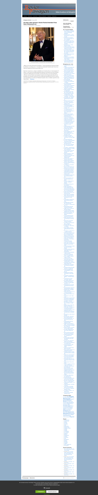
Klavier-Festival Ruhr (46, 81)
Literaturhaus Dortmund (67, 428)
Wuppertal (72, 416)
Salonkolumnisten (66, 435)
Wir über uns (30, 16)
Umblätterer (65, 443)
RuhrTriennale (72, 413)
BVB (71, 397)
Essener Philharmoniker (69, 401)
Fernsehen (64, 402)
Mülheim (71, 408)
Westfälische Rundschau (66, 416)
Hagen (69, 403)
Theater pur (65, 440)
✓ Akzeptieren (40, 491)
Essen (34, 81)
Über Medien (66, 442)
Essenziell (47, 488)
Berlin (68, 396)
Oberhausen (70, 409)
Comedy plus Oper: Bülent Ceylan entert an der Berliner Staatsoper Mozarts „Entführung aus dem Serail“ (69, 47)
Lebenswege (34, 80)
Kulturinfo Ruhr (66, 426)
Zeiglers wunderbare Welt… (68, 444)
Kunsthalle (66, 406)
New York (52, 81)
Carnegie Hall (30, 81)
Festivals (30, 80)
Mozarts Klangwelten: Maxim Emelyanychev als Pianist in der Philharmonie (69, 54)
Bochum (71, 396)
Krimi (72, 405)
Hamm (71, 403)
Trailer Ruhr (65, 441)
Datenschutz (54, 16)
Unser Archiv (35, 16)
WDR (70, 415)
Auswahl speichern (52, 491)
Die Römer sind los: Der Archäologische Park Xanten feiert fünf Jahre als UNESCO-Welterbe (69, 58)
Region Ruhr (44, 80)
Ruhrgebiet (65, 413)
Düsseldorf (69, 400)
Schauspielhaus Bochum (67, 414)
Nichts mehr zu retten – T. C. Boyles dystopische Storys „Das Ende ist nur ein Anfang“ (69, 35)
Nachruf (67, 409)
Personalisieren (47, 494)
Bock (65, 448)
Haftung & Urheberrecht (42, 16)
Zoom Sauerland (66, 445)
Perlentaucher (66, 433)
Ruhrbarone (65, 434)
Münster (64, 409)
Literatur (71, 406)
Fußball (67, 402)
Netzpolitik (65, 430)
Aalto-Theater (65, 396)
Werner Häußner (37, 25)
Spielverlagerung (66, 439)
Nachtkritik (65, 429)
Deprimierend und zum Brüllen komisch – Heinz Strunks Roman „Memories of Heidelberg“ (69, 38)
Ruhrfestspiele (71, 412)
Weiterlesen (32, 79)
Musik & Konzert (39, 80)
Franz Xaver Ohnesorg (38, 81)
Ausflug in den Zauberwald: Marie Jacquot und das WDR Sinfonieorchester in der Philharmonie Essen (68, 61)
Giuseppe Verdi (65, 403)
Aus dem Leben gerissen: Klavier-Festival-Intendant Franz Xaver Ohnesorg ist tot (40, 23)
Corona (73, 397)
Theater (72, 414)
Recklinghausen (66, 411)
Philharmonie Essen (66, 410)
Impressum (49, 16)
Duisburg (65, 400)
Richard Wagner (65, 412)
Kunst (64, 406)
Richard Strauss (72, 411)
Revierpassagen (25, 477)
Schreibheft (65, 436)
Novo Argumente (66, 432)
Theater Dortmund (66, 415)
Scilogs (65, 438)
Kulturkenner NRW (66, 427)
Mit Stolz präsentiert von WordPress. (69, 477)
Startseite (25, 16)
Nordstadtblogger (66, 431)
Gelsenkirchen (71, 402)
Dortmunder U (72, 399)
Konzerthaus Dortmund (67, 405)
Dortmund (66, 399)
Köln (50, 81)
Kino (72, 403)
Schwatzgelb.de (66, 437)
